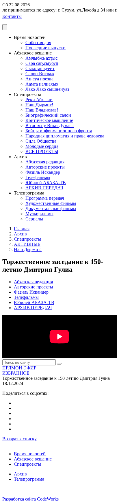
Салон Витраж (39, 73)
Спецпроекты (27, 239)
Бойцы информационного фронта (58, 130)
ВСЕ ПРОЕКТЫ (41, 151)
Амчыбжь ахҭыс (41, 58)
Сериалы (34, 218)
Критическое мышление (49, 120)
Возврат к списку (19, 438)
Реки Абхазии (39, 99)
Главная (21, 228)
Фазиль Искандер (42, 172)
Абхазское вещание (33, 458)
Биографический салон (48, 115)
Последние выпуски (45, 47)
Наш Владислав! (41, 109)
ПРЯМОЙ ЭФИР (19, 367)
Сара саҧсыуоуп (41, 63)
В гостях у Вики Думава (49, 125)
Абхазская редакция (44, 161)
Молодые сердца (41, 146)
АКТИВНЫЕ (27, 244)
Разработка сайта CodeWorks (30, 499)
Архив (20, 233)
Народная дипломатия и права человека (64, 135)
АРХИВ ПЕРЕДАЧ (44, 187)
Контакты (12, 16)
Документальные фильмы (50, 208)
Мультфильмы (39, 213)
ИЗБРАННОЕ (15, 373)
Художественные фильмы (50, 203)
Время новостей (30, 453)
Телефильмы (37, 177)
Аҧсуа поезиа (39, 78)
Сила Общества (40, 141)
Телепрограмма (29, 479)
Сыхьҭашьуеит (40, 68)
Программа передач (44, 198)
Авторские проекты (45, 167)
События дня (38, 42)
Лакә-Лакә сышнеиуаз (47, 89)
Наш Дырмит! (39, 104)
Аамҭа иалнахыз (41, 84)
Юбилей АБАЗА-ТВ (45, 182)
